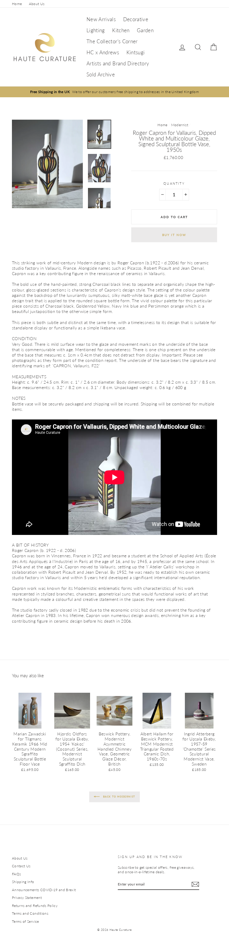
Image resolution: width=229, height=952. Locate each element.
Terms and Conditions (30, 913)
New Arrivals (101, 19)
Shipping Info (23, 882)
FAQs (16, 874)
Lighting (95, 30)
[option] (114, 92)
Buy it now (174, 235)
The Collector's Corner (112, 41)
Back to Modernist (118, 796)
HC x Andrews (102, 52)
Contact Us (21, 866)
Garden (145, 30)
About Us (37, 3)
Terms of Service (25, 921)
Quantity (174, 183)
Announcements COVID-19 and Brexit (44, 890)
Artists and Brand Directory (117, 63)
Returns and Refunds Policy (35, 905)
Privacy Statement (27, 897)
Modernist (179, 125)
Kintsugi (135, 52)
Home (17, 3)
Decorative (135, 19)
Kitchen (120, 30)
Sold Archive (100, 74)
